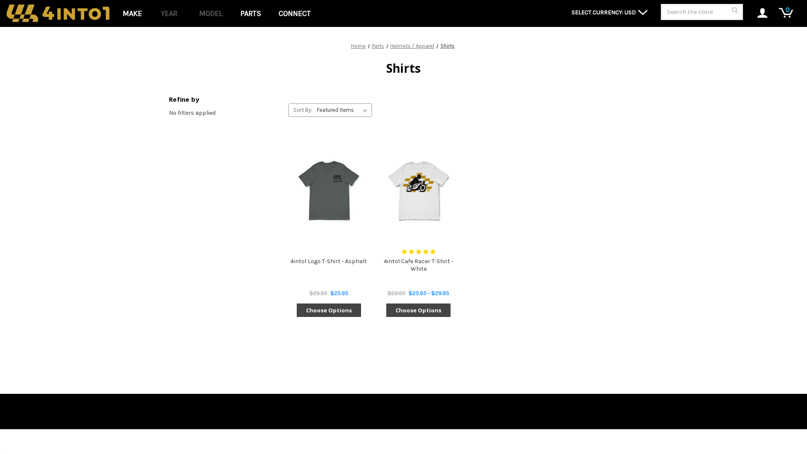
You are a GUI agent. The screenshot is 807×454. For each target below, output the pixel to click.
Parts (250, 13)
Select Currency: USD (604, 12)
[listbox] (344, 110)
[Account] (758, 13)
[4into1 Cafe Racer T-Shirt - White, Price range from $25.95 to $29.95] (418, 190)
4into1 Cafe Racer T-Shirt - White (419, 265)
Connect (295, 13)
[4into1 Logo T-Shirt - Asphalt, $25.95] (329, 190)
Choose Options (329, 310)
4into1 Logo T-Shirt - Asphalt (328, 261)
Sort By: (302, 110)
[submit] (734, 12)
